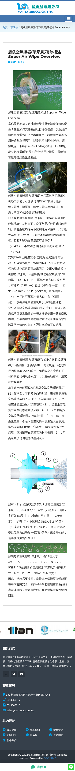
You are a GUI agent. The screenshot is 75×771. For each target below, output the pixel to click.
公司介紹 (12, 729)
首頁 (5, 27)
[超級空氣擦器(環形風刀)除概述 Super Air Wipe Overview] (43, 90)
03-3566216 (13, 705)
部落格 (14, 27)
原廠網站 (58, 735)
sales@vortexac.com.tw (20, 710)
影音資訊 (58, 729)
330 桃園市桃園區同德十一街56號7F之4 (28, 694)
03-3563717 (13, 700)
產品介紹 (35, 729)
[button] (62, 90)
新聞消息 (12, 735)
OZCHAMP (50, 758)
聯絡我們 (12, 740)
